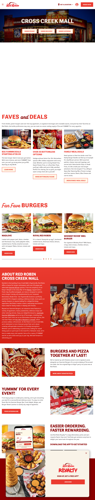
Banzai (29, 290)
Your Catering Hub (11, 411)
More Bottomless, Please (44, 177)
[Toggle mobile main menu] (2, 4)
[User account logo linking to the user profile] (77, 4)
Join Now (68, 482)
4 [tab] (50, 258)
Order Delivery (46, 31)
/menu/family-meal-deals (75, 180)
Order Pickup (29, 31)
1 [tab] (43, 258)
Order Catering (65, 31)
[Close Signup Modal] (86, 453)
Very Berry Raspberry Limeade (25, 320)
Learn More (8, 169)
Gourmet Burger (14, 287)
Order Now (87, 4)
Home (12, 4)
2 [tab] (46, 258)
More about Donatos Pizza (63, 373)
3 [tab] (48, 258)
